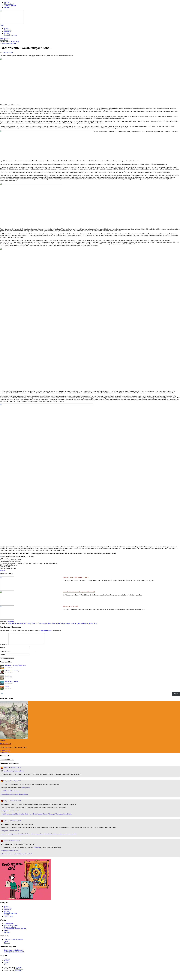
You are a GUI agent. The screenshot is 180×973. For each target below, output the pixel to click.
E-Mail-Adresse (5, 651)
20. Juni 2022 (15, 41)
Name (2, 647)
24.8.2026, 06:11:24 (15, 801)
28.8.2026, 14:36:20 (15, 767)
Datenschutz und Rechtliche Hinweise (15, 928)
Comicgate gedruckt (10, 5)
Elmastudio (17, 970)
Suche (176, 693)
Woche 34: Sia (8, 676)
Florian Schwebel (8, 52)
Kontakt (6, 930)
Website (2, 654)
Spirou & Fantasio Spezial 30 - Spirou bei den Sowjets (79, 592)
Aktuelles (6, 28)
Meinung (6, 33)
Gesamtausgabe (42, 623)
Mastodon (7, 959)
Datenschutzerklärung (45, 630)
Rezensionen (7, 30)
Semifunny (74, 623)
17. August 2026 (5, 750)
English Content (8, 916)
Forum (6, 941)
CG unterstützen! (9, 4)
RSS (5, 964)
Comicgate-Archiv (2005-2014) (13, 939)
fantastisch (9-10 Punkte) (23, 623)
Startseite (6, 2)
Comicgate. (18, 967)
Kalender (2, 740)
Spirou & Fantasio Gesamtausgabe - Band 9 (76, 577)
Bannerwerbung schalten (11, 925)
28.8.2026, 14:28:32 (15, 781)
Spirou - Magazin (83, 623)
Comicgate (5, 767)
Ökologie (67, 623)
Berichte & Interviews (10, 35)
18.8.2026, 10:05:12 (15, 820)
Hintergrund (7, 31)
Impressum (7, 7)
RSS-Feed (7, 943)
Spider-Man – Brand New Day (12, 670)
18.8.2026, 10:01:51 (15, 840)
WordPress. (19, 969)
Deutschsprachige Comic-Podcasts (14, 952)
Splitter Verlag (93, 623)
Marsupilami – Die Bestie (70, 606)
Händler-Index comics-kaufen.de (13, 950)
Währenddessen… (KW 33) (11, 681)
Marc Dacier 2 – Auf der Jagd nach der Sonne (15, 665)
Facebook (7, 962)
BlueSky (6, 960)
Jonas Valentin (52, 623)
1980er (10, 623)
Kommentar (4, 644)
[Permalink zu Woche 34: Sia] (14, 738)
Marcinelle (60, 623)
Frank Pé (34, 623)
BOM (14, 623)
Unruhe (7, 686)
